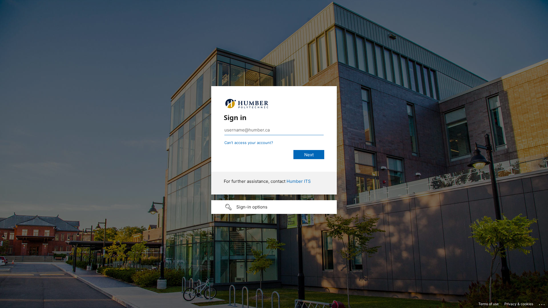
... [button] (542, 303)
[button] (274, 207)
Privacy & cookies (518, 304)
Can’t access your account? (248, 142)
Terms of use (488, 304)
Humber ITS (299, 181)
